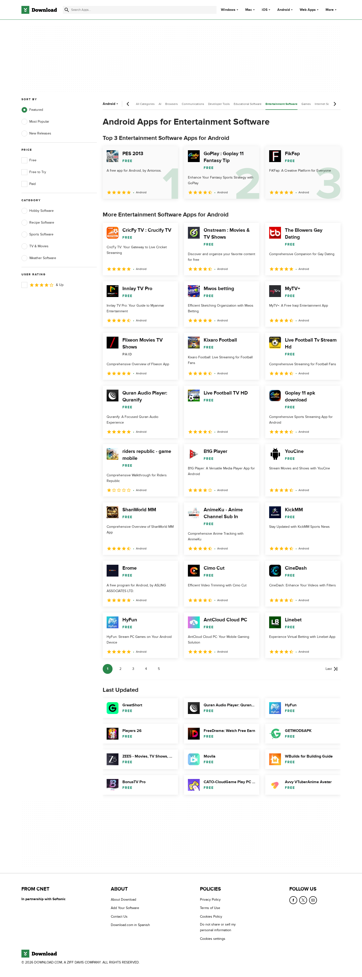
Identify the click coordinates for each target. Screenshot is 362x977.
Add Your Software (125, 908)
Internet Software (326, 104)
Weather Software (42, 258)
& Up (60, 285)
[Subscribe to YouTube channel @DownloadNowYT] (313, 900)
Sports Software (41, 234)
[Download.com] (39, 10)
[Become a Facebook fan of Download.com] (293, 900)
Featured (36, 110)
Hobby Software (41, 211)
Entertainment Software (281, 104)
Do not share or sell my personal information (218, 927)
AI (160, 104)
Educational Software (248, 104)
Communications (193, 104)
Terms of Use (210, 908)
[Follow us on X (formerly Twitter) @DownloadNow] (303, 900)
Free (32, 160)
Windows (228, 10)
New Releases (40, 133)
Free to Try (37, 172)
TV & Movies (39, 246)
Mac (248, 10)
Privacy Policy (210, 899)
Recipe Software (41, 222)
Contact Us (119, 916)
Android (283, 10)
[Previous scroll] (128, 104)
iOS (264, 10)
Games (306, 104)
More (330, 10)
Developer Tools (219, 104)
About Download (123, 899)
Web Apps (308, 10)
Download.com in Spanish (130, 925)
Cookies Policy (211, 916)
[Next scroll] (335, 104)
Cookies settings (212, 938)
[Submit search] (67, 10)
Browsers (171, 104)
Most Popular (39, 121)
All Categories (145, 104)
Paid (32, 184)
